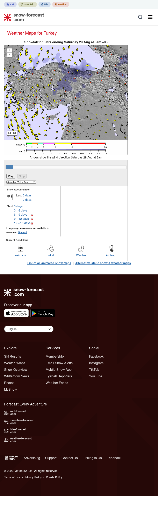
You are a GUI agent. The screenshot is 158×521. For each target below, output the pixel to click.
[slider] (9, 167)
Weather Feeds (57, 382)
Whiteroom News (16, 376)
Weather (81, 255)
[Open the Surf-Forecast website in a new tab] (10, 4)
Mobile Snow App (59, 369)
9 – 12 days (21, 218)
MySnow (10, 389)
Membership (55, 356)
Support (51, 457)
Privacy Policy (33, 477)
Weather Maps (14, 362)
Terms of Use (12, 477)
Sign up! (22, 232)
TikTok (94, 369)
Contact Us (70, 457)
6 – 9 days (20, 214)
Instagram (96, 362)
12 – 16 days (22, 223)
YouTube (95, 376)
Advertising (32, 457)
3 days (27, 195)
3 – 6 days (20, 210)
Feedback (114, 457)
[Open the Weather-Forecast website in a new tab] (60, 4)
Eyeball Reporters (59, 376)
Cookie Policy (54, 477)
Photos (9, 382)
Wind (51, 255)
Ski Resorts (12, 356)
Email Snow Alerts (59, 362)
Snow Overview (15, 369)
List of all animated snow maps (49, 263)
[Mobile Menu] (150, 17)
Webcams (21, 255)
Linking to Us (92, 457)
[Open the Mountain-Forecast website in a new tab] (27, 4)
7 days (27, 199)
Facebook (96, 356)
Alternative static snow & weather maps (103, 263)
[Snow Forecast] (23, 17)
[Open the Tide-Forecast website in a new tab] (44, 4)
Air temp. (111, 255)
